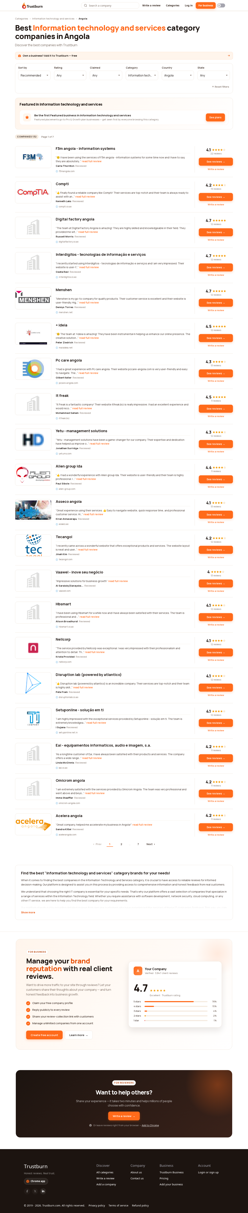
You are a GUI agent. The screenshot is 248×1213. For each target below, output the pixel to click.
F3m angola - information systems (85, 148)
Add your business (171, 1184)
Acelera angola (69, 815)
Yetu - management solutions (81, 430)
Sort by (22, 67)
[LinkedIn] (43, 1191)
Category (132, 67)
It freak (62, 395)
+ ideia (61, 325)
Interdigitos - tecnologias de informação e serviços (101, 254)
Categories (172, 5)
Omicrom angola (70, 780)
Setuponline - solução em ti (80, 709)
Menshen (64, 289)
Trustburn (36, 1166)
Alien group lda (69, 466)
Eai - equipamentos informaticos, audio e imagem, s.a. (103, 745)
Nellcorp (63, 639)
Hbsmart (63, 603)
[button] (34, 75)
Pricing (164, 1178)
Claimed (95, 67)
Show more (28, 912)
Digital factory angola (75, 219)
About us (136, 1172)
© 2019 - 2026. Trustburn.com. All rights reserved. (54, 1205)
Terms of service (118, 1205)
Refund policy (140, 1205)
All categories (104, 1172)
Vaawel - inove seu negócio (79, 572)
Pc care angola (69, 360)
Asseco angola (69, 501)
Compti (62, 183)
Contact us (137, 1178)
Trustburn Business (172, 1172)
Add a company (106, 1184)
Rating (58, 67)
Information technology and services (53, 18)
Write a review (151, 5)
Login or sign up (208, 1172)
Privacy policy (97, 1205)
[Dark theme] (221, 5)
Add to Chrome (150, 1125)
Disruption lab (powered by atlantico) (89, 674)
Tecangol (64, 536)
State (201, 67)
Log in (189, 5)
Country (167, 67)
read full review (91, 161)
